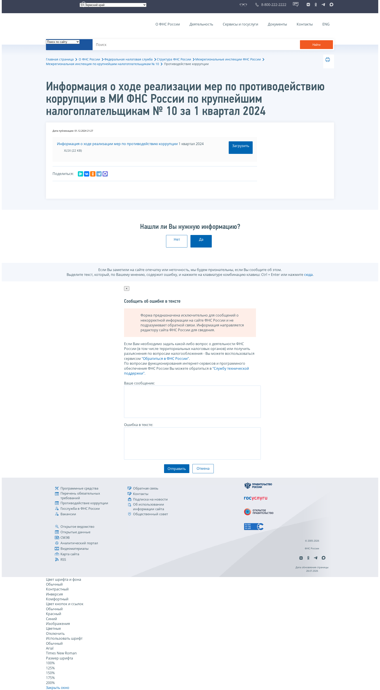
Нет (177, 239)
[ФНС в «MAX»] (330, 4)
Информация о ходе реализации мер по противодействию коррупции (117, 143)
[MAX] (105, 174)
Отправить (177, 468)
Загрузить (240, 145)
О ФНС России (167, 24)
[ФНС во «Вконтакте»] (308, 4)
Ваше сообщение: (139, 383)
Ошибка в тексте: (138, 424)
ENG (326, 24)
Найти (316, 44)
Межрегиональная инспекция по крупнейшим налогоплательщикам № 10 (102, 64)
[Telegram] (99, 174)
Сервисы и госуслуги (240, 24)
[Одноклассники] (92, 174)
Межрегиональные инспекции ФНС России (228, 59)
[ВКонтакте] (86, 174)
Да (201, 239)
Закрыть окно (57, 687)
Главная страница (60, 59)
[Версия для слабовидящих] (244, 4)
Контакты (305, 24)
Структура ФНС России (174, 59)
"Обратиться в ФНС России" (165, 358)
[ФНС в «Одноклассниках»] (315, 4)
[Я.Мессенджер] (80, 174)
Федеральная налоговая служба (128, 59)
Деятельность (201, 24)
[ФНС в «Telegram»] (323, 4)
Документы (277, 24)
